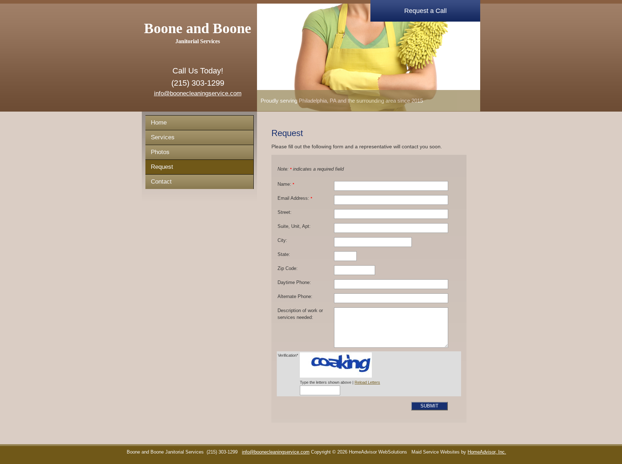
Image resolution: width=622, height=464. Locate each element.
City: (282, 240)
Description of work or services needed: (300, 314)
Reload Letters (367, 382)
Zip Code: (288, 268)
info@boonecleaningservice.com (198, 93)
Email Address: (295, 198)
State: (284, 254)
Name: (286, 184)
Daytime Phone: (294, 282)
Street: (285, 212)
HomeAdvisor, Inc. (487, 452)
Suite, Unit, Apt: (294, 226)
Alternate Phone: (295, 296)
